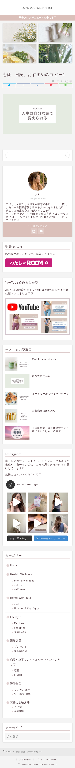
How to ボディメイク (26, 608)
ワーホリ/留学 (22, 694)
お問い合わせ (25, 759)
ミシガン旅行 (22, 690)
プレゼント (20, 647)
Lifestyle (15, 617)
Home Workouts (20, 597)
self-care (19, 585)
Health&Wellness (21, 574)
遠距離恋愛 (20, 651)
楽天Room (20, 632)
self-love (19, 589)
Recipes (19, 623)
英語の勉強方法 (20, 702)
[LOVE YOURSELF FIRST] (37, 12)
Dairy (13, 565)
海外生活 (15, 683)
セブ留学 (19, 707)
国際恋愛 (15, 640)
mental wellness (24, 580)
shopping (20, 627)
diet (16, 604)
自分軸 (18, 675)
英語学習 (19, 711)
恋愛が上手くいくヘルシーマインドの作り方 (35, 662)
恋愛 (16, 670)
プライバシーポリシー (46, 759)
